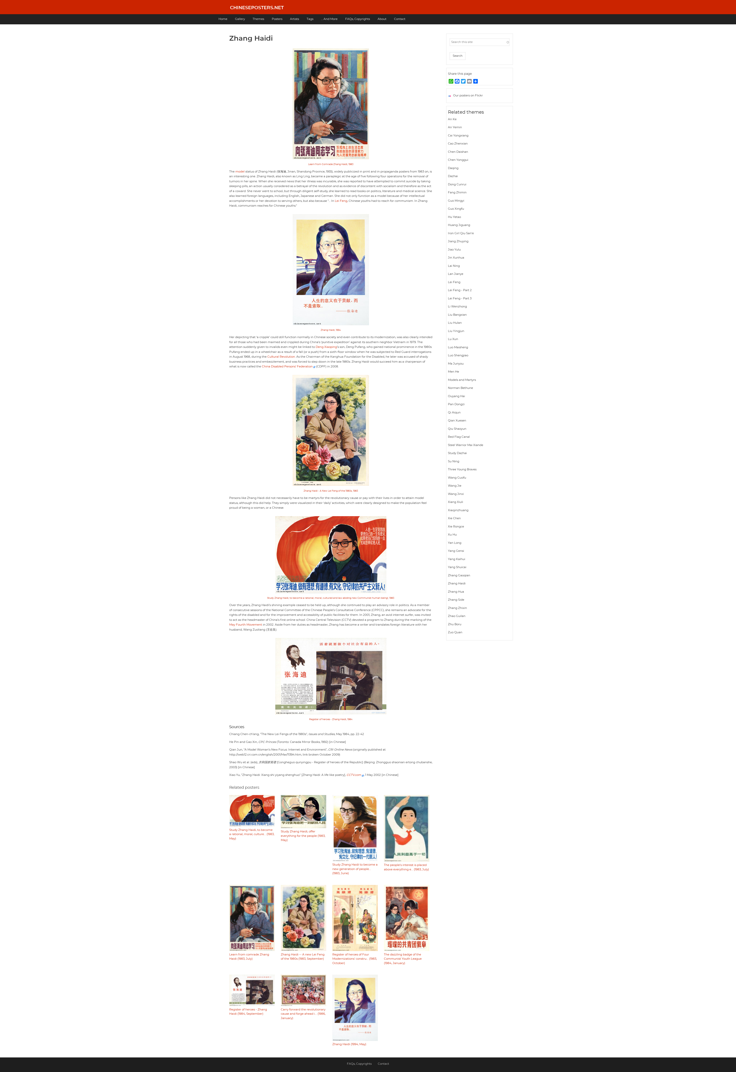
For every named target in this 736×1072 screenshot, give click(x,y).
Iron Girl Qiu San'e (461, 233)
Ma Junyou (456, 363)
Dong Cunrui (457, 184)
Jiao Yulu (454, 249)
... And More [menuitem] (329, 19)
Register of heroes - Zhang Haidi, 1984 (330, 719)
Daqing (453, 168)
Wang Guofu (457, 477)
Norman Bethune (460, 388)
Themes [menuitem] (258, 19)
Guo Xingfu (456, 208)
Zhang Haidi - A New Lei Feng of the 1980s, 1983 (331, 491)
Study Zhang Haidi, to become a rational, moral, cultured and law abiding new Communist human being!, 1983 (330, 598)
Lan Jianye (455, 274)
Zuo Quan (455, 632)
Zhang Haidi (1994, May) (349, 1044)
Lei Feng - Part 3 (460, 298)
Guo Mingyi (456, 200)
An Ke (452, 119)
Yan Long (454, 542)
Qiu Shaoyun (457, 428)
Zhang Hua (456, 591)
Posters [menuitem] (277, 19)
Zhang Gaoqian (459, 575)
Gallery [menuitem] (240, 19)
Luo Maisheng (458, 347)
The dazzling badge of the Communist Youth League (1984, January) (403, 959)
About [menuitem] (382, 19)
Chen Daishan (458, 151)
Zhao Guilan (456, 616)
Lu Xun (453, 339)
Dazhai (453, 176)
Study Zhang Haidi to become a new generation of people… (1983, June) (355, 869)
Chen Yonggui (458, 160)
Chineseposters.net (257, 8)
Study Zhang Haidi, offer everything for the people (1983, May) (303, 836)
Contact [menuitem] (399, 19)
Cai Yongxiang (458, 135)
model (240, 171)
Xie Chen (454, 518)
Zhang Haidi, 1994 (331, 330)
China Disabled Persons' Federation (287, 366)
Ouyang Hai (456, 396)
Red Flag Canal (459, 436)
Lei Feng (341, 201)
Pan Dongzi (456, 404)
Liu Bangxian (457, 314)
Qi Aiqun (454, 412)
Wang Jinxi (456, 494)
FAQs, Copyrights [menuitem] (357, 19)
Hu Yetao (454, 217)
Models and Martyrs (462, 380)
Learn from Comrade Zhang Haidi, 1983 (330, 164)
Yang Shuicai (457, 567)
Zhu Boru (454, 624)
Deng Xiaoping (326, 347)
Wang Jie (454, 485)
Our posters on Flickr (468, 95)
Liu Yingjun (456, 331)
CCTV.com (354, 775)
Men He (453, 371)
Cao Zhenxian (458, 143)
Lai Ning (454, 266)
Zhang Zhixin (457, 608)
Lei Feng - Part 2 (460, 290)
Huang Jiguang (459, 225)
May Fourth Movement (245, 624)
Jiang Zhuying (458, 241)
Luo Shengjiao (458, 355)
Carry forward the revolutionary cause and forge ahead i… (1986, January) (303, 1014)
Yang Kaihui (456, 559)
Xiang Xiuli (455, 502)
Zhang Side (456, 599)
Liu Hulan (455, 322)
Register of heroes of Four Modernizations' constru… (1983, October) (354, 959)
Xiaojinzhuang (458, 510)
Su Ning (453, 461)
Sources (236, 727)
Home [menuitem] (223, 19)
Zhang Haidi (457, 583)
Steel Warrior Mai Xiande (465, 445)
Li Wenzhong (457, 306)
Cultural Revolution (281, 356)
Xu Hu (452, 534)
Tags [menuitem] (310, 19)
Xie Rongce (456, 526)
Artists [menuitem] (294, 19)
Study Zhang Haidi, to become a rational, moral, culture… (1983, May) (251, 834)
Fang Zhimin (457, 192)
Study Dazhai (457, 453)
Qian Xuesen (457, 420)
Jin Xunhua (456, 257)
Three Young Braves (462, 469)
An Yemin (455, 127)
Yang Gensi (456, 551)
